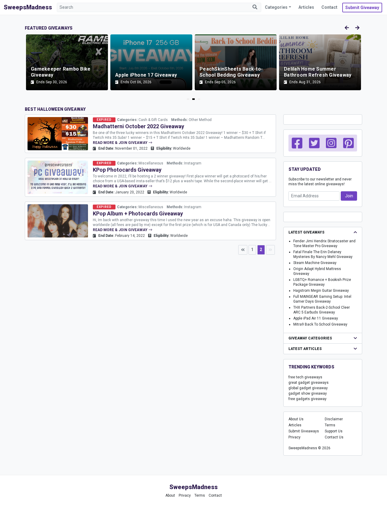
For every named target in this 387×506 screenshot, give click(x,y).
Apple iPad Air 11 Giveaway (315, 318)
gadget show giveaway (307, 393)
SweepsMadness (28, 7)
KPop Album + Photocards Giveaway (138, 213)
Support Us (334, 431)
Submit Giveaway (362, 7)
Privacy (294, 437)
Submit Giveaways (303, 431)
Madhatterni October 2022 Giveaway (138, 126)
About (170, 495)
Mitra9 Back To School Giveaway (320, 324)
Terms (330, 425)
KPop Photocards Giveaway (127, 170)
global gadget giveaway (308, 388)
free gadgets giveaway (307, 399)
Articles (306, 7)
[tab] (188, 99)
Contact (329, 7)
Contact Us (334, 437)
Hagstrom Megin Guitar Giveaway (321, 290)
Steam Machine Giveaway (315, 263)
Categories (276, 7)
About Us (296, 419)
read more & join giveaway (120, 143)
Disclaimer (334, 419)
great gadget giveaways (308, 382)
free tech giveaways (305, 377)
